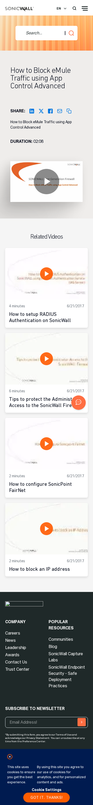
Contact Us (16, 662)
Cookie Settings (46, 790)
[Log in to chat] (78, 402)
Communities (61, 639)
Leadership (15, 647)
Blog (53, 646)
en (59, 8)
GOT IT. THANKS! (46, 797)
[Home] (19, 9)
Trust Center (17, 669)
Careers (12, 633)
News (10, 640)
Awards (12, 654)
